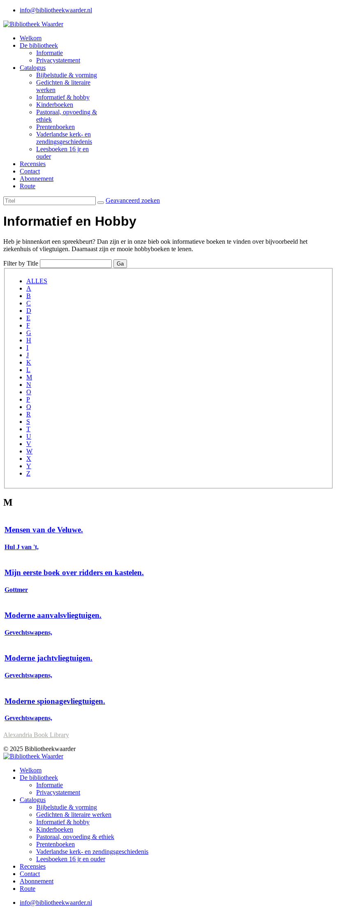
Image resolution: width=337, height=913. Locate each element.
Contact (30, 171)
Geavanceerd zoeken (133, 200)
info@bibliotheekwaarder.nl (56, 10)
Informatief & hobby (63, 97)
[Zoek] (100, 202)
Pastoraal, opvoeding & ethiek (75, 836)
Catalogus (33, 67)
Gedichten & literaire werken (73, 814)
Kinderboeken (54, 104)
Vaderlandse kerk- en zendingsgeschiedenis (64, 138)
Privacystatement (58, 60)
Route (27, 186)
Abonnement (36, 178)
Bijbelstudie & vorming (66, 75)
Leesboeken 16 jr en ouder (70, 858)
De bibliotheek (39, 45)
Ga (120, 264)
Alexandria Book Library (36, 734)
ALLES (36, 280)
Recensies (33, 163)
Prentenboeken (55, 126)
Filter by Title (20, 263)
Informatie (49, 52)
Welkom (31, 38)
